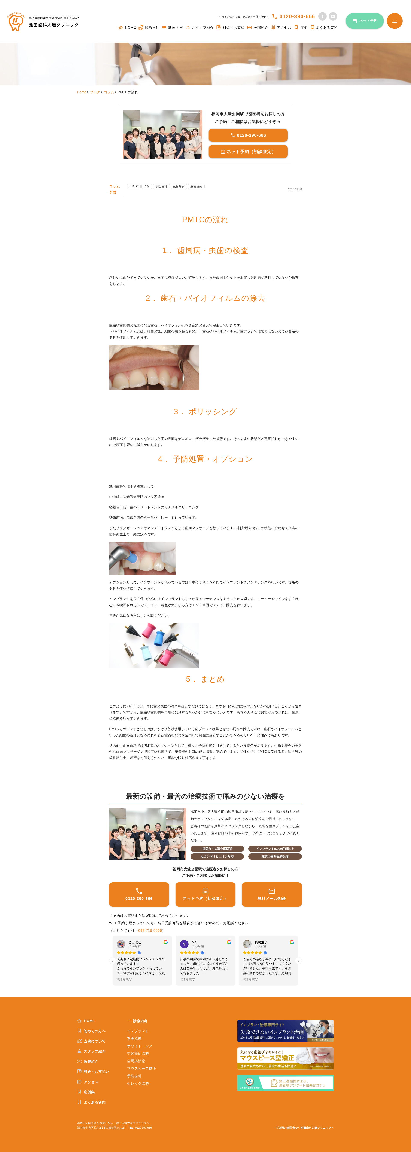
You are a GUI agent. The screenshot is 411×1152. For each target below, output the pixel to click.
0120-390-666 (297, 16)
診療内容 (175, 27)
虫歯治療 (179, 186)
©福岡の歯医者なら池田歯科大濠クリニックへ (305, 1127)
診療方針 (152, 27)
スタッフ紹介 (202, 27)
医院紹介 (260, 27)
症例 (303, 27)
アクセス (284, 27)
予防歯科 (161, 186)
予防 (112, 192)
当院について (94, 1041)
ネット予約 (368, 20)
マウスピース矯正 (141, 1068)
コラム (114, 186)
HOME (130, 27)
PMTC (134, 186)
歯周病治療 (136, 1061)
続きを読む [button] (124, 979)
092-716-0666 (150, 930)
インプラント (138, 1031)
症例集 (89, 1092)
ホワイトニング (140, 1046)
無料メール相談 (272, 898)
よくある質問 (327, 27)
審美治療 (134, 1038)
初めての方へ (94, 1031)
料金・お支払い (96, 1071)
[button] (298, 960)
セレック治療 (138, 1083)
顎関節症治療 (138, 1053)
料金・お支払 (233, 27)
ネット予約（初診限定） (251, 151)
